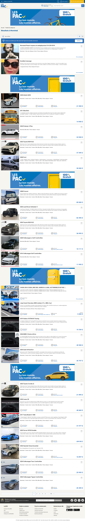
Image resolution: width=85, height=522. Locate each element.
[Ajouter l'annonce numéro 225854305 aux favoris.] (81, 127)
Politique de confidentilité (9, 513)
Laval (55, 512)
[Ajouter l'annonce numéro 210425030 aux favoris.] (81, 288)
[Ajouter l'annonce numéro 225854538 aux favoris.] (81, 111)
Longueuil (55, 510)
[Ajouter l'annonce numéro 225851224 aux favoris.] (81, 462)
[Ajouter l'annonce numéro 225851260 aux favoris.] (81, 239)
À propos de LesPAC (8, 508)
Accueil (2, 27)
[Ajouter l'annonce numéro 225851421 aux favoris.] (81, 223)
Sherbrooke (56, 513)
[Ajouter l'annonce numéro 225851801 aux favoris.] (81, 319)
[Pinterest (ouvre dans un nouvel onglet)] (75, 501)
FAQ (4, 510)
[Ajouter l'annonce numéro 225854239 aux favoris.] (81, 143)
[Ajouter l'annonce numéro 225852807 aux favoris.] (81, 335)
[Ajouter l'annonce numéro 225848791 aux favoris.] (81, 416)
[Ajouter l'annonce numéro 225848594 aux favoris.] (81, 351)
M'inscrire (58, 500)
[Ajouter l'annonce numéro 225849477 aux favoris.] (81, 192)
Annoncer (21, 508)
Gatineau (55, 515)
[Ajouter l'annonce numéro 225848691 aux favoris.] (81, 385)
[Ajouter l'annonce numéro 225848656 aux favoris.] (81, 431)
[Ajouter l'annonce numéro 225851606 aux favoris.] (81, 96)
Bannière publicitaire (38, 513)
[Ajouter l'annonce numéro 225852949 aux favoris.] (81, 254)
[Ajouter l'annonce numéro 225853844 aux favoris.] (81, 158)
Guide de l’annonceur (39, 510)
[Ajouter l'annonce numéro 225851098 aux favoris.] (81, 478)
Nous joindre (6, 512)
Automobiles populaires (24, 512)
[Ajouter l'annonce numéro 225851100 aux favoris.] (81, 447)
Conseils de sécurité (23, 513)
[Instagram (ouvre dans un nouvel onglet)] (79, 501)
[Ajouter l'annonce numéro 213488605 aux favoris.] (81, 62)
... (48, 493)
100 (51, 493)
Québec (55, 508)
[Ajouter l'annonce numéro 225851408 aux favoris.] (81, 208)
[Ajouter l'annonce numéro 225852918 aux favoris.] (81, 400)
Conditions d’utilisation (23, 515)
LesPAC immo (22, 510)
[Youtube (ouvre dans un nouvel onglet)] (83, 501)
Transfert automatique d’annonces (41, 512)
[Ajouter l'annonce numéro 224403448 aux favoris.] (81, 304)
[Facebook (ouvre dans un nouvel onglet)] (72, 501)
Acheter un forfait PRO (39, 508)
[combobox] (67, 5)
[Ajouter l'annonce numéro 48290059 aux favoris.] (81, 46)
